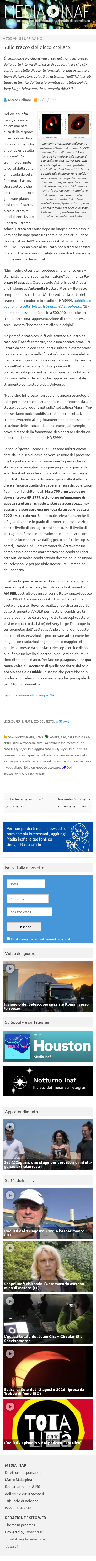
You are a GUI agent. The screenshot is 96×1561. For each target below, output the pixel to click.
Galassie (74, 737)
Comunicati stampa (21, 737)
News (39, 737)
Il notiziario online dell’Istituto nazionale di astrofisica (48, 21)
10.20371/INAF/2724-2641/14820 (24, 773)
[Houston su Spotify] (48, 1063)
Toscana (29, 743)
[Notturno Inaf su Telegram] (48, 1097)
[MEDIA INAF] (48, 16)
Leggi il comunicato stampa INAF (30, 695)
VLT (39, 743)
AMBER (54, 737)
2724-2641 (23, 1508)
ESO (63, 737)
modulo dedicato (48, 767)
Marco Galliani (19, 99)
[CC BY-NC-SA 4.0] (62, 721)
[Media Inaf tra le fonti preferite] (48, 853)
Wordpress (34, 1531)
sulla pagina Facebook (63, 755)
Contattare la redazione (25, 1539)
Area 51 (12, 1546)
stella (17, 743)
